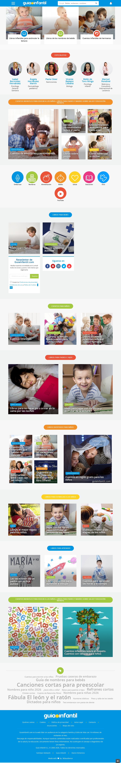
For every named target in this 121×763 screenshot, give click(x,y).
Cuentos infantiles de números (28, 651)
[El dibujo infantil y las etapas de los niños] (97, 534)
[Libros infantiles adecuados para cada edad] (100, 132)
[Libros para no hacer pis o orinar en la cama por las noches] (33, 413)
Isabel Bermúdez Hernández (15, 81)
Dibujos (86, 526)
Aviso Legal (78, 722)
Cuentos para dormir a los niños (39, 677)
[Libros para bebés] (24, 253)
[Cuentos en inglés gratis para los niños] (88, 482)
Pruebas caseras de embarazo (76, 676)
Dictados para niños (44, 701)
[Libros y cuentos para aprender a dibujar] (60, 586)
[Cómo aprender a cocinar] (100, 158)
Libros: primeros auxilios (54, 249)
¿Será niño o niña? (51, 690)
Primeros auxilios (51, 244)
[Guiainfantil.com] (34, 4)
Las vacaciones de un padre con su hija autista (22, 581)
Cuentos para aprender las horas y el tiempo (96, 582)
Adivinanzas (15, 471)
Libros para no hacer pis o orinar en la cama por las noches (32, 410)
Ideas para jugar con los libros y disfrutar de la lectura (83, 410)
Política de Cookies (30, 285)
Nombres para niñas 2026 (81, 693)
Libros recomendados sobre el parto (72, 127)
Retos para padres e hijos (73, 690)
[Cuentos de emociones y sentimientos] (33, 158)
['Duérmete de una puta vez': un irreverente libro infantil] (45, 482)
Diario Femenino (78, 753)
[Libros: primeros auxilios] (58, 253)
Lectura (92, 121)
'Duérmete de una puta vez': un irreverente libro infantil (44, 476)
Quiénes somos (28, 722)
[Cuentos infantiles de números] (33, 656)
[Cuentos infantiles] (24, 344)
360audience (68, 758)
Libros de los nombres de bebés (60, 38)
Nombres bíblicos (81, 698)
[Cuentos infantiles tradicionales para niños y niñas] (60, 344)
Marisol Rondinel (105, 80)
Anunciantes (52, 726)
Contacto (92, 722)
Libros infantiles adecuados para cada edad (98, 127)
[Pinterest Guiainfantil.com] (53, 266)
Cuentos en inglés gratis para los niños (84, 478)
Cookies (43, 722)
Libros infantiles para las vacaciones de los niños (44, 450)
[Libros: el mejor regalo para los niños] (24, 534)
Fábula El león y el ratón (39, 697)
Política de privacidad (60, 722)
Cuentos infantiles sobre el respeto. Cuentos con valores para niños (85, 652)
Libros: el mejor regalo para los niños (23, 531)
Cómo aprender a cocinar (98, 155)
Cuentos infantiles (17, 149)
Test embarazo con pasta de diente (78, 702)
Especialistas (60, 55)
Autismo (13, 575)
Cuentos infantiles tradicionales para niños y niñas (57, 339)
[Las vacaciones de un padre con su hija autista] (24, 586)
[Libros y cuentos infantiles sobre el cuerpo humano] (97, 344)
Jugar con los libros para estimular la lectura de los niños (57, 530)
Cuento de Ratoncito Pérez (49, 693)
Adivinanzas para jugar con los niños (19, 477)
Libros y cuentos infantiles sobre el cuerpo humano (93, 339)
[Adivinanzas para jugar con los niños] (20, 482)
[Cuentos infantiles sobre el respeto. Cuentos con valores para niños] (88, 656)
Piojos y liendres (69, 150)
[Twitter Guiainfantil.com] (64, 266)
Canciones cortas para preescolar (60, 684)
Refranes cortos (100, 689)
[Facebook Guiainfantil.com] (47, 266)
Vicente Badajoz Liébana (70, 81)
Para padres (68, 121)
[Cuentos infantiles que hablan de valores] (20, 457)
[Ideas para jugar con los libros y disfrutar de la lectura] (88, 413)
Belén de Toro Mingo (88, 80)
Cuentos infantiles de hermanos (96, 38)
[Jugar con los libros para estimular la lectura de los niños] (60, 534)
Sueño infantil (42, 468)
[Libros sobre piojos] (74, 158)
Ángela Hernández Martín (33, 81)
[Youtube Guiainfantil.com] (69, 266)
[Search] (96, 3)
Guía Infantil (61, 753)
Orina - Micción (16, 404)
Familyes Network (43, 753)
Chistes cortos (28, 693)
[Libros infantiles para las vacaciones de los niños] (45, 457)
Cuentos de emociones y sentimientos (32, 153)
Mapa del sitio (68, 726)
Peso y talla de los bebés (102, 698)
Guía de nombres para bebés (60, 679)
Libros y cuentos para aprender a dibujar (58, 582)
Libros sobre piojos (70, 155)
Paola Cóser (51, 79)
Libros (39, 443)
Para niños (68, 404)
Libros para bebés (20, 248)
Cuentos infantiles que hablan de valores (19, 450)
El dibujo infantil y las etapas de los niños (95, 531)
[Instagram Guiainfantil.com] (58, 266)
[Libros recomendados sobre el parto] (74, 132)
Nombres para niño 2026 (24, 689)
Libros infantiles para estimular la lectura (24, 39)
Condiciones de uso (16, 285)
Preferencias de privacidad (28, 282)
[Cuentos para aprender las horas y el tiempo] (97, 586)
